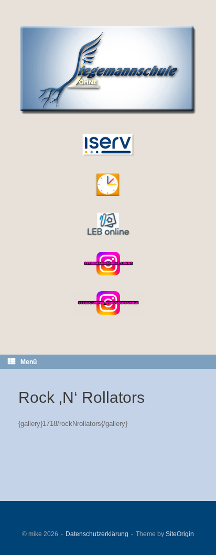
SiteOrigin (180, 534)
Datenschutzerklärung (97, 534)
